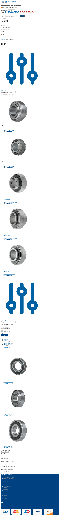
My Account (3, 25)
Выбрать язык (4, 10)
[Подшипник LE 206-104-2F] (18, 233)
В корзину (9, 131)
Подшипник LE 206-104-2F (10, 238)
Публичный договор (9, 477)
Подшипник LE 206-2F (9, 274)
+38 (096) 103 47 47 (16, 5)
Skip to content (12, 1)
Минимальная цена (5, 328)
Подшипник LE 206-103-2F (10, 202)
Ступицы (6, 347)
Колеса (5, 340)
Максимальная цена (6, 331)
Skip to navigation (5, 1)
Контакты (6, 490)
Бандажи (6, 339)
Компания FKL (7, 486)
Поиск (22, 16)
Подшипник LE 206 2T (9, 130)
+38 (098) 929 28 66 (5, 27)
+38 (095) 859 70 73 (5, 29)
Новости (6, 489)
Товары (5, 487)
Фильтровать (4, 335)
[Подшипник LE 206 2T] (18, 125)
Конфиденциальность (9, 479)
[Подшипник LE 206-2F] (18, 269)
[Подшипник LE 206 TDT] (18, 161)
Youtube (2, 34)
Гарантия (6, 481)
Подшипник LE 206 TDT (10, 166)
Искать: (2, 16)
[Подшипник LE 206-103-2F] (18, 197)
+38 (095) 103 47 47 (5, 5)
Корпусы (6, 342)
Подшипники (7, 127)
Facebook (3, 31)
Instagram (3, 32)
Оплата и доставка (8, 478)
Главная (3, 39)
